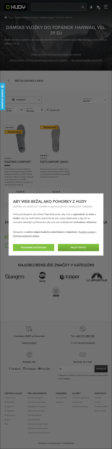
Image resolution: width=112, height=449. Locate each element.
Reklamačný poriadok (36, 411)
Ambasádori (9, 411)
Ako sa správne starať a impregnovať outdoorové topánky (38, 60)
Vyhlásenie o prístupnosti (38, 428)
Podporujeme (9, 415)
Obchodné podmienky (36, 402)
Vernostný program (35, 397)
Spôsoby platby (34, 419)
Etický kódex (9, 402)
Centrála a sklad (101, 406)
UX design (42, 443)
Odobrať (21, 110)
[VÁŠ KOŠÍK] (97, 7)
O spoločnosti (9, 397)
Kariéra (7, 419)
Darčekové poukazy (80, 406)
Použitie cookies (86, 232)
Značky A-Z (8, 406)
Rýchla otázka (100, 411)
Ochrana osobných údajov (26, 236)
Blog (6, 424)
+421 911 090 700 (84, 336)
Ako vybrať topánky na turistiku (87, 60)
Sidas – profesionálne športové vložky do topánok (56, 54)
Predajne (98, 397)
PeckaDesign (68, 443)
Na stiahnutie (61, 397)
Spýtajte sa (60, 402)
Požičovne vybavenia (80, 397)
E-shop (97, 402)
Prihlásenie (91, 7)
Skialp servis (77, 402)
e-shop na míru (54, 443)
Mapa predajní (29, 342)
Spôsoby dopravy (35, 415)
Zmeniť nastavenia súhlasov (39, 432)
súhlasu (67, 378)
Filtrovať (21, 100)
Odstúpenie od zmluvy (37, 406)
